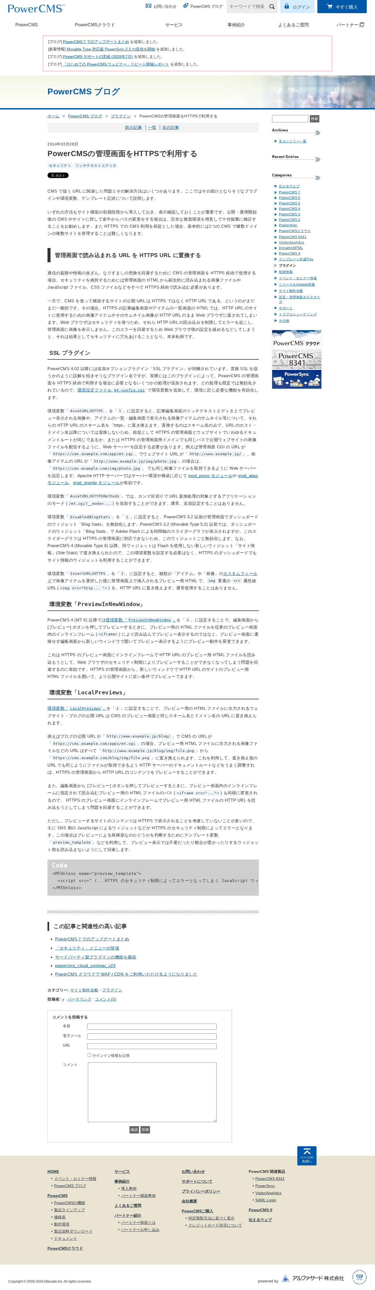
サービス (174, 24)
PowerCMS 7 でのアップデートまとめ (96, 42)
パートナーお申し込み (140, 1229)
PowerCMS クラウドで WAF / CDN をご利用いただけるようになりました (126, 974)
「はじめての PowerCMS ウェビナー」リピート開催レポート (116, 64)
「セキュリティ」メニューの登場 (87, 948)
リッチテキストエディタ (95, 165)
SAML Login (265, 1200)
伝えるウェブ (289, 186)
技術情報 (286, 272)
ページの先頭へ (307, 1159)
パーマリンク (79, 999)
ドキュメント (65, 1238)
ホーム (53, 116)
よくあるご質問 (293, 24)
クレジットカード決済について (215, 1225)
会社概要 (189, 1201)
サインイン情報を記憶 (111, 1056)
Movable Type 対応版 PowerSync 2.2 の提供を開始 (111, 49)
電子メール (72, 1036)
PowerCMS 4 (289, 209)
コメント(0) (105, 999)
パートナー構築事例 (138, 1195)
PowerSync (288, 225)
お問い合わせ (165, 6)
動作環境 (61, 1224)
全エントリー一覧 (292, 141)
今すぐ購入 (347, 7)
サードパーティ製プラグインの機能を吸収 (95, 957)
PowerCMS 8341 (292, 237)
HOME (53, 1171)
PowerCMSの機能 (69, 1203)
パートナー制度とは (138, 1222)
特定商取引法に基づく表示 (211, 1218)
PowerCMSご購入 (197, 1211)
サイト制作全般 (84, 990)
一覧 (152, 127)
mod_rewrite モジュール (96, 482)
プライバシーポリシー (201, 1191)
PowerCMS (26, 24)
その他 (284, 321)
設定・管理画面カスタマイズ (299, 299)
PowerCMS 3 (289, 214)
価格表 (60, 1217)
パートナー (342, 24)
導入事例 (128, 1188)
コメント (70, 1065)
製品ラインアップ (69, 1210)
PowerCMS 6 (289, 198)
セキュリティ (60, 165)
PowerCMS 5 (289, 203)
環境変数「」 (141, 620)
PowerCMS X (290, 253)
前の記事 (133, 127)
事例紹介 (236, 24)
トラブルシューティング (298, 314)
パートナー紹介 (127, 1215)
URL (66, 1045)
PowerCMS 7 (289, 192)
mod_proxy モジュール (210, 475)
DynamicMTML (291, 248)
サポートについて (197, 1181)
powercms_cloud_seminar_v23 (85, 965)
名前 (66, 1026)
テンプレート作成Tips (296, 259)
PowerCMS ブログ (207, 6)
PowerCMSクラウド (95, 24)
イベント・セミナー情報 (298, 278)
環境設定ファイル (111, 390)
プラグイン (121, 116)
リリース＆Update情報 (297, 284)
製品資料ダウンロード (73, 1231)
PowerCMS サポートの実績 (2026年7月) (98, 56)
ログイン (301, 7)
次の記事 (170, 127)
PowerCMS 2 (289, 220)
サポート (286, 308)
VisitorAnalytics (291, 242)
